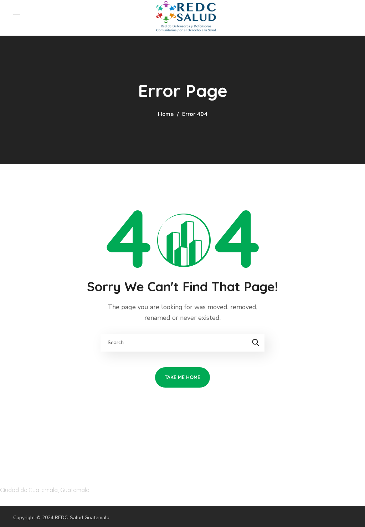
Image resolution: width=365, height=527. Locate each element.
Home (166, 114)
